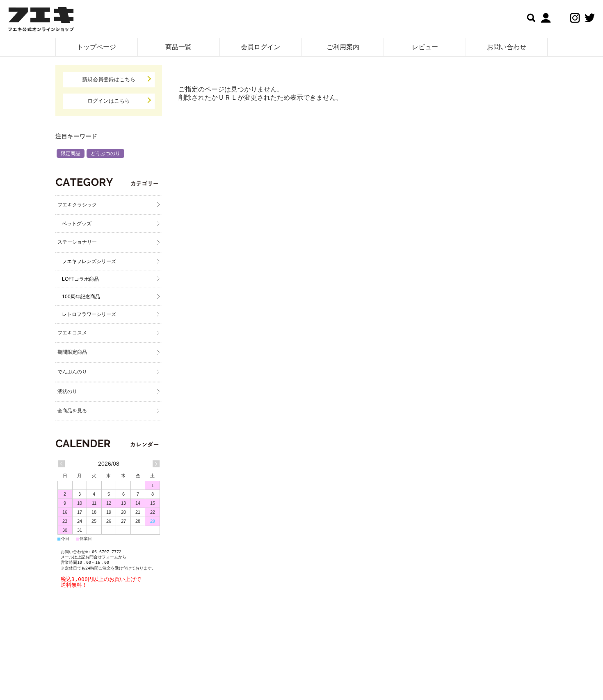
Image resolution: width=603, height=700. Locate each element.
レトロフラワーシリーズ (89, 314)
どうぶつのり (105, 153)
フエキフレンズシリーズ (89, 261)
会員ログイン (260, 46)
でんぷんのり (72, 372)
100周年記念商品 (81, 297)
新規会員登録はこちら (108, 79)
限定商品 (70, 153)
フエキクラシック (77, 205)
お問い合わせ (506, 46)
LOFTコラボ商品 (80, 279)
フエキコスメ (72, 333)
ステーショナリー (77, 242)
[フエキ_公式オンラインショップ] (41, 20)
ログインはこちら (108, 101)
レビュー (425, 46)
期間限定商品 (72, 352)
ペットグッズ (76, 223)
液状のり (67, 391)
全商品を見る (72, 411)
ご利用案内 (343, 46)
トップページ (96, 46)
